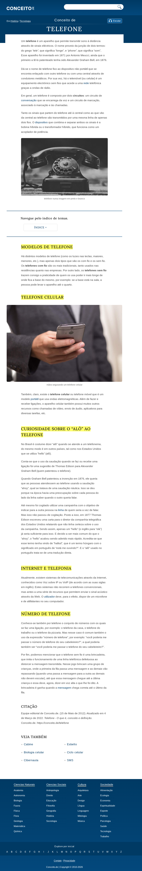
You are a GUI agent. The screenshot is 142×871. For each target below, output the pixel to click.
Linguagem (83, 811)
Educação (51, 800)
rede (86, 83)
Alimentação (106, 790)
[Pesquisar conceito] (119, 7)
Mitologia (82, 816)
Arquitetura (83, 790)
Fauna (17, 806)
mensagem (64, 687)
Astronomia (19, 795)
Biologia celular (34, 752)
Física (17, 811)
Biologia (18, 800)
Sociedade (106, 784)
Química (18, 831)
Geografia (51, 811)
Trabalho (104, 836)
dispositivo (41, 122)
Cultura (82, 784)
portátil (35, 399)
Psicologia (105, 821)
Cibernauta (31, 760)
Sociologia (51, 821)
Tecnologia (25, 21)
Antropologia (52, 790)
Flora (16, 816)
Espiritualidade (107, 806)
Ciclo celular (75, 752)
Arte (80, 795)
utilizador (49, 596)
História (14, 21)
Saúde (103, 826)
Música (81, 821)
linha (61, 510)
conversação (29, 100)
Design (81, 800)
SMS (70, 760)
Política (104, 816)
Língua (81, 806)
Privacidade (69, 861)
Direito (49, 795)
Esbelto (72, 744)
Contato (58, 861)
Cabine (28, 744)
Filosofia (50, 806)
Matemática (19, 826)
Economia (105, 800)
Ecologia (104, 795)
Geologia (18, 821)
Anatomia (18, 790)
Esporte (104, 811)
